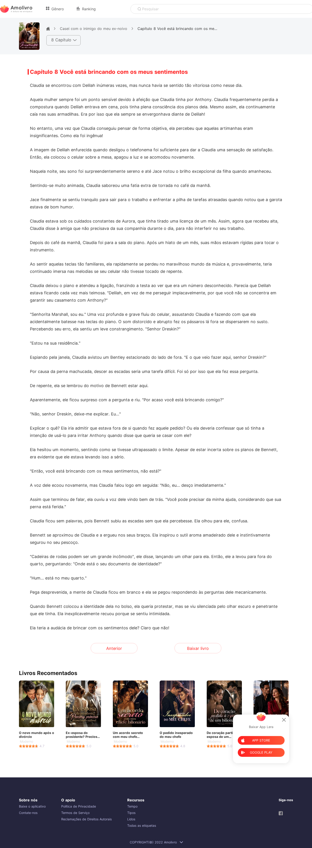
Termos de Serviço (75, 813)
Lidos (131, 819)
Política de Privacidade (78, 806)
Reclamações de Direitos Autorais (86, 819)
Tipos (131, 813)
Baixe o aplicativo (32, 806)
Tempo (132, 806)
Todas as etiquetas (141, 825)
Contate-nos (28, 813)
